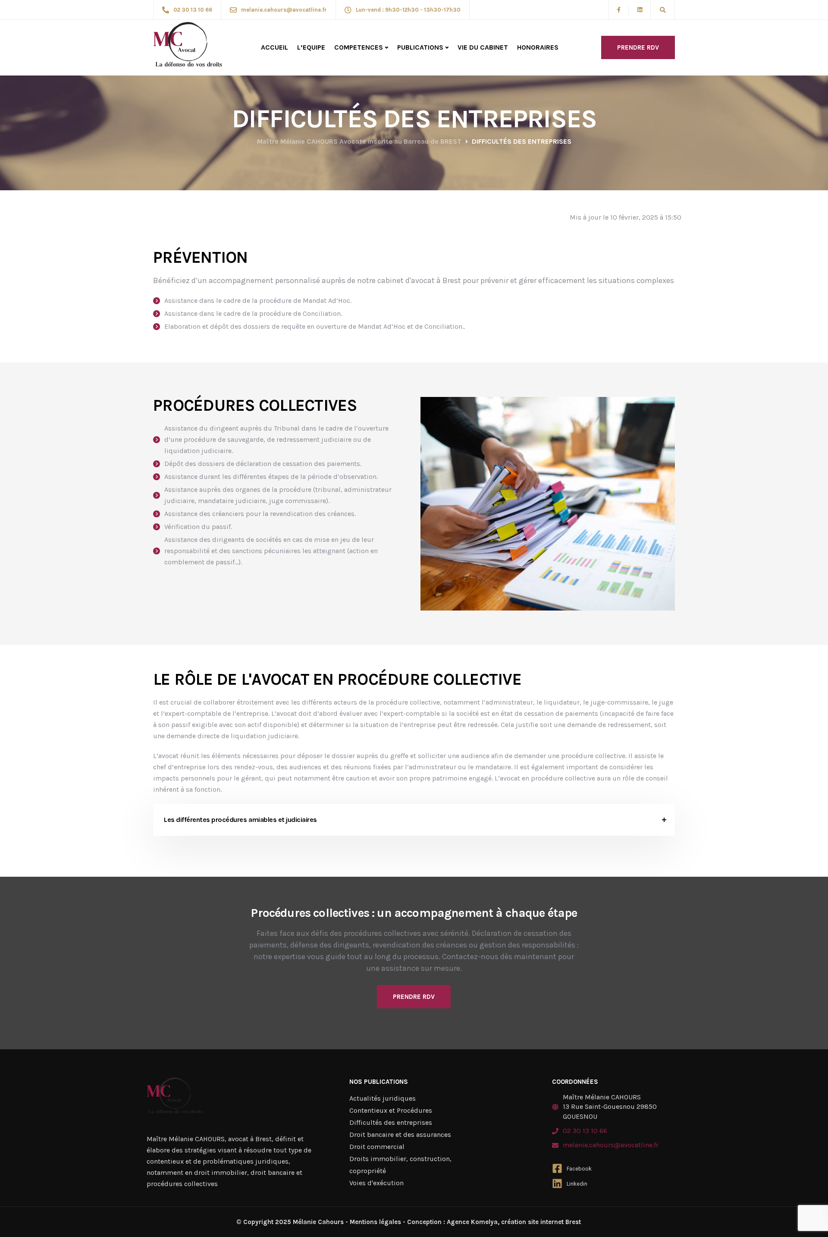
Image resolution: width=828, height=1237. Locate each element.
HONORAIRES (537, 47)
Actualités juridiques (382, 1098)
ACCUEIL (274, 47)
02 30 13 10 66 (585, 1131)
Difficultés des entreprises (390, 1122)
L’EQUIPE (311, 47)
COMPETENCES (358, 47)
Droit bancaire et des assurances (400, 1134)
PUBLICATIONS (420, 47)
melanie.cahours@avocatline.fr (611, 1145)
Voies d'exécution (376, 1183)
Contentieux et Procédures (390, 1110)
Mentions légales (375, 1222)
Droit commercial (377, 1147)
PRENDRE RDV (638, 47)
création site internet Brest (540, 1222)
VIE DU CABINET (483, 47)
